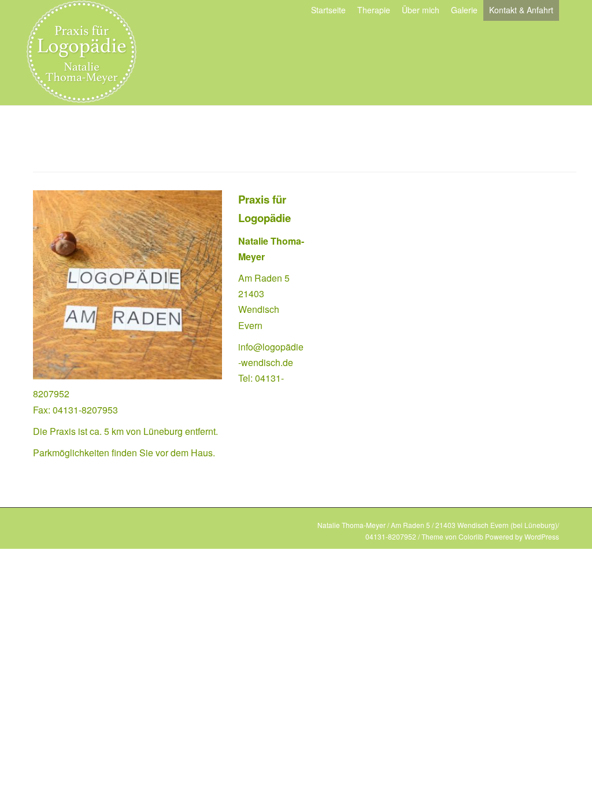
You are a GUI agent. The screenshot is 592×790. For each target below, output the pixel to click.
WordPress (541, 536)
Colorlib (470, 536)
